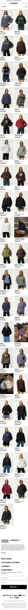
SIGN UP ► (14, 587)
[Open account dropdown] (23, 3)
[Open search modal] (5, 3)
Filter (4, 6)
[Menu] (1, 3)
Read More (3, 552)
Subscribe (6, 570)
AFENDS (19, 601)
